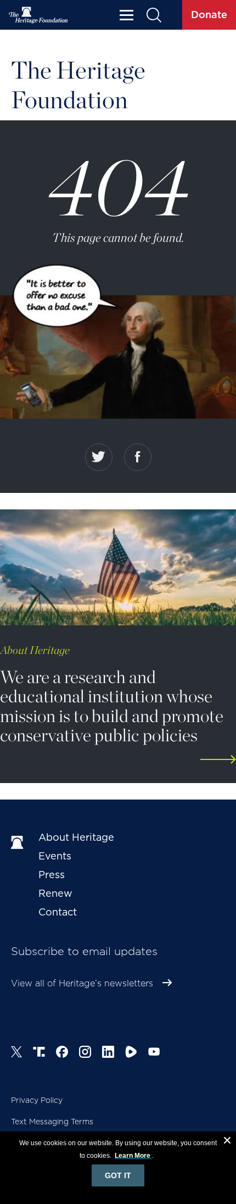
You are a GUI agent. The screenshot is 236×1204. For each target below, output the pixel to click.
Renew (55, 893)
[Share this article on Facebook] (137, 457)
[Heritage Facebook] (62, 1053)
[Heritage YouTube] (154, 1053)
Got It (118, 1175)
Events (54, 856)
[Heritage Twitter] (16, 1053)
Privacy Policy (37, 1100)
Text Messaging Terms (52, 1121)
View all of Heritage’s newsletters (82, 983)
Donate (209, 14)
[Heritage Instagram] (85, 1053)
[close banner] (227, 1142)
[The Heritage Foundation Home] (38, 15)
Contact (57, 912)
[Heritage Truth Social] (39, 1053)
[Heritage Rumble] (131, 1053)
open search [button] (153, 15)
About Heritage (76, 837)
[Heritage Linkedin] (108, 1053)
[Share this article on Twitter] (99, 457)
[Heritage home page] (19, 843)
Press (51, 874)
